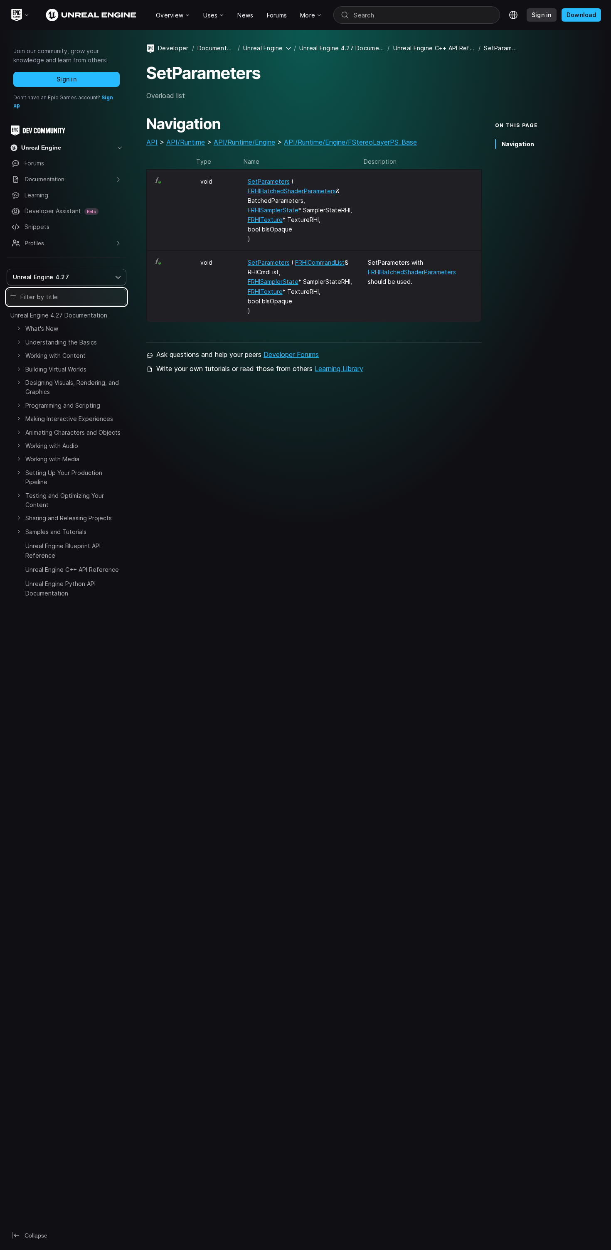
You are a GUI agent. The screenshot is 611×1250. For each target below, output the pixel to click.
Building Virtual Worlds (55, 369)
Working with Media (52, 459)
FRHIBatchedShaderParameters (292, 190)
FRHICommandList (320, 262)
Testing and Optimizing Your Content (64, 500)
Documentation (215, 48)
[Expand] (18, 328)
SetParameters (269, 181)
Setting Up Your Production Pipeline (63, 477)
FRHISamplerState (273, 210)
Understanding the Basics (61, 342)
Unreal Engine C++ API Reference (72, 569)
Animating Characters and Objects (73, 432)
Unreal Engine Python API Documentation (60, 588)
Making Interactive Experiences (69, 418)
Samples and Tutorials (55, 531)
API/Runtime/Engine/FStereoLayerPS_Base (350, 142)
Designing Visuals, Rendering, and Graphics (72, 387)
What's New (41, 328)
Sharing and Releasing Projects (68, 518)
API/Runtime (185, 142)
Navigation (518, 144)
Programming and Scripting (62, 405)
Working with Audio (51, 445)
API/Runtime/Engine (244, 142)
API (152, 142)
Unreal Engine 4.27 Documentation (58, 315)
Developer (173, 48)
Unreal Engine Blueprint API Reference (63, 550)
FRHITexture (265, 219)
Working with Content (55, 355)
